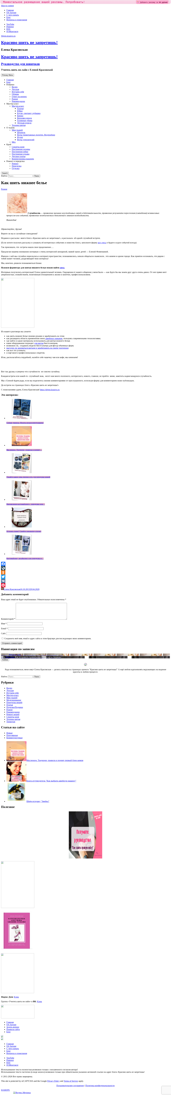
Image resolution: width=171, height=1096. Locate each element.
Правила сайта (13, 1029)
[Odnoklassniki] (85, 572)
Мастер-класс (18, 106)
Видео (15, 87)
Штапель (21, 132)
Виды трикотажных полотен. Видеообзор (36, 135)
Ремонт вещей (12, 714)
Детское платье (19, 156)
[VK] (85, 581)
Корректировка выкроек (23, 159)
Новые (9, 733)
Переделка (16, 166)
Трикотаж (10, 722)
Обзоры (15, 94)
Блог (8, 17)
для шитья (38, 343)
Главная (10, 10)
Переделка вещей (14, 702)
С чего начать (12, 15)
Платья (20, 108)
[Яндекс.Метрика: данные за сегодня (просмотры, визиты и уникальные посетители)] (22, 1092)
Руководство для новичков (20, 64)
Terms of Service (71, 1081)
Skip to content (7, 6)
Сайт (3, 633)
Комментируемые (14, 738)
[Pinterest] (85, 585)
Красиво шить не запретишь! (29, 42)
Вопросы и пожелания (16, 20)
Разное (15, 99)
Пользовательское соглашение (70, 1085)
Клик (16, 997)
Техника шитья (19, 125)
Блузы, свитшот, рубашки (28, 113)
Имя (4, 623)
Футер (20, 137)
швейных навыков (53, 338)
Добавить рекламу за (153, 2)
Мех (14, 142)
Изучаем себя (18, 92)
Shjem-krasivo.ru (8, 36)
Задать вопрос (12, 1027)
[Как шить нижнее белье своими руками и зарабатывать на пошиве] (17, 213)
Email (4, 628)
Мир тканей (17, 130)
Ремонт (15, 163)
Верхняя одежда (24, 118)
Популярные (12, 735)
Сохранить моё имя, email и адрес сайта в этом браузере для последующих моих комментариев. (47, 638)
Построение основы (21, 149)
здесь (62, 268)
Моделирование (13, 700)
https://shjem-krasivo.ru (50, 390)
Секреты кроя (18, 147)
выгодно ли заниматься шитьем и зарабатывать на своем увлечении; (37, 348)
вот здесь (102, 243)
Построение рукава (20, 154)
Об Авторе (11, 12)
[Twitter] (85, 577)
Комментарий (8, 619)
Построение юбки (20, 151)
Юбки (20, 111)
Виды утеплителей (25, 140)
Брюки (20, 116)
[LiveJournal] (85, 568)
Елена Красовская (12, 589)
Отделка (15, 168)
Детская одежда (24, 123)
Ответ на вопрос (19, 96)
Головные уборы (24, 120)
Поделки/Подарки (14, 707)
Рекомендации (18, 101)
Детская (15, 89)
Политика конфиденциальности (100, 1085)
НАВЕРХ (5, 1090)
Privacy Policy (53, 1081)
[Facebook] (85, 564)
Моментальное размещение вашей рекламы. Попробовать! (44, 2)
